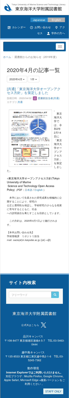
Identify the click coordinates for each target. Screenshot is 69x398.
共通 (20, 102)
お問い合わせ (42, 27)
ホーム (7, 57)
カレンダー (19, 27)
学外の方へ (58, 33)
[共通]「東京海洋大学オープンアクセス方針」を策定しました (34, 90)
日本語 (28, 190)
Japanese (39, 20)
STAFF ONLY (53, 391)
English (56, 20)
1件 (32, 79)
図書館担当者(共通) (48, 98)
